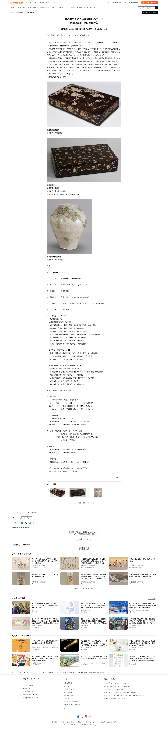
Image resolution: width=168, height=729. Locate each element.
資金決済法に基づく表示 (108, 722)
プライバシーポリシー (91, 722)
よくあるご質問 (68, 695)
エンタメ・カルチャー (28, 512)
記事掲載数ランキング (30, 694)
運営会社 (54, 722)
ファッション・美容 (38, 7)
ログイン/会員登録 (150, 2)
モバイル (79, 7)
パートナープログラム (67, 722)
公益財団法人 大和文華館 (55, 35)
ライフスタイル (51, 7)
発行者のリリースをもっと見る (84, 588)
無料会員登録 (68, 683)
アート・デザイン (26, 518)
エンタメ (18, 7)
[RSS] (90, 716)
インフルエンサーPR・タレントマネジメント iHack (120, 692)
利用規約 (79, 722)
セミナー (66, 708)
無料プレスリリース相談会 (72, 705)
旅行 (29, 7)
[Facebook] (22, 523)
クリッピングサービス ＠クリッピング (116, 683)
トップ (12, 672)
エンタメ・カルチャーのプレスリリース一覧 (31, 672)
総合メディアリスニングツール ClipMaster (117, 686)
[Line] (30, 523)
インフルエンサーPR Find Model (114, 689)
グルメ (25, 7)
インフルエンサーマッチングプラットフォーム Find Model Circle (124, 695)
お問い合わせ (84, 539)
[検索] (156, 7)
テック (73, 7)
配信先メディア (28, 688)
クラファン (93, 7)
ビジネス (67, 7)
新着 (12, 7)
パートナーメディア (29, 691)
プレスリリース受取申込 (71, 701)
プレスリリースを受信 (131, 2)
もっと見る (151, 598)
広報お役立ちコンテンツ (30, 698)
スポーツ (60, 7)
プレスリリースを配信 (114, 2)
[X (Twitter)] (26, 523)
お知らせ (66, 698)
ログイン (66, 686)
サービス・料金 (28, 685)
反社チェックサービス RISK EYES (114, 698)
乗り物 (86, 7)
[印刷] (34, 523)
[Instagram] (86, 716)
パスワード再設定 (69, 689)
